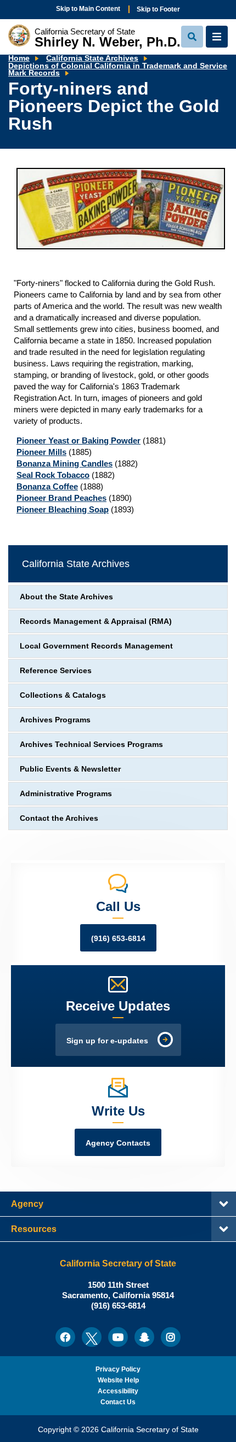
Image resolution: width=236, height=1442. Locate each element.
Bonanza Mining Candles (64, 463)
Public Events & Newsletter (70, 769)
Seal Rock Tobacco (52, 475)
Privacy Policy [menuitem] (118, 1369)
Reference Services (56, 671)
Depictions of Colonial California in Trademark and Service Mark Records (117, 70)
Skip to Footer (158, 9)
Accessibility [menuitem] (118, 1391)
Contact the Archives (59, 818)
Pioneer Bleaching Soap (62, 509)
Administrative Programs (66, 794)
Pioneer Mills (41, 452)
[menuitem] (65, 1337)
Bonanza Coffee (47, 486)
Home (19, 58)
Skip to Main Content (88, 9)
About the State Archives (66, 597)
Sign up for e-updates (107, 1041)
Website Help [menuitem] (118, 1380)
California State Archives (92, 58)
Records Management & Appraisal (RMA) (96, 621)
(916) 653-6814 (118, 939)
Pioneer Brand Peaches (61, 498)
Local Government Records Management (96, 646)
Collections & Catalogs (63, 695)
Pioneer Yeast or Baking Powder (78, 440)
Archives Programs (55, 720)
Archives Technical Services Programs (91, 744)
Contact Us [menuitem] (118, 1402)
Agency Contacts (118, 1143)
